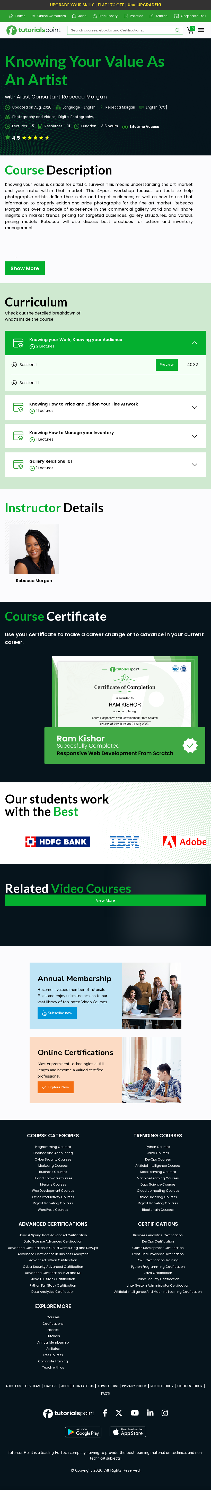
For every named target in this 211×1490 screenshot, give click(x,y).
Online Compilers (49, 16)
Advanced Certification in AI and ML (53, 1273)
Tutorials (53, 1336)
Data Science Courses (157, 1184)
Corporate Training (194, 16)
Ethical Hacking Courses (158, 1197)
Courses (53, 1317)
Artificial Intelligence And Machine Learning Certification (158, 1291)
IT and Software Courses (53, 1178)
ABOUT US (13, 1386)
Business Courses (53, 1172)
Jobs (80, 16)
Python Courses (158, 1147)
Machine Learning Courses (158, 1178)
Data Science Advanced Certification (53, 1241)
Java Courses (158, 1153)
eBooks (53, 1330)
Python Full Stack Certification (53, 1285)
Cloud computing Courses (158, 1190)
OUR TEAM (32, 1386)
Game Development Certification (158, 1248)
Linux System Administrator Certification (158, 1285)
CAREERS (50, 1386)
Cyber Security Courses (53, 1159)
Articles (160, 16)
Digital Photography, (76, 116)
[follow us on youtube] (135, 1413)
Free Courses (53, 1355)
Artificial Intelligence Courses (158, 1165)
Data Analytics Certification (53, 1291)
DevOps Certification (158, 1241)
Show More (25, 268)
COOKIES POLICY (190, 1386)
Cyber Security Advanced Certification (53, 1266)
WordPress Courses (53, 1209)
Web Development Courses (53, 1190)
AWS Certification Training (158, 1260)
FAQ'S (105, 1393)
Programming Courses (53, 1147)
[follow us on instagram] (165, 1413)
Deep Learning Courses (158, 1172)
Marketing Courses (53, 1165)
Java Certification (158, 1273)
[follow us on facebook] (105, 1413)
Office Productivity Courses (53, 1197)
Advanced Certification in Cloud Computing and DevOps (53, 1248)
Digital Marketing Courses (53, 1203)
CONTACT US (83, 1386)
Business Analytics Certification (158, 1235)
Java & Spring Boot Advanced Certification (53, 1235)
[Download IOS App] (128, 1432)
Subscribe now (60, 1012)
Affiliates (53, 1348)
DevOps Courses (158, 1159)
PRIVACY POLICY (134, 1386)
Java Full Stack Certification (53, 1279)
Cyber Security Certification (158, 1279)
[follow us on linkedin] (150, 1413)
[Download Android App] (83, 1432)
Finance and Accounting (53, 1153)
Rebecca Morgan (120, 107)
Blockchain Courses (158, 1209)
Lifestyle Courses (53, 1184)
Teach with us (53, 1367)
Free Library (106, 16)
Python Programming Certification (158, 1266)
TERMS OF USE (108, 1386)
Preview (167, 364)
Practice (134, 16)
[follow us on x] (118, 1413)
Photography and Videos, (34, 116)
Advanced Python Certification (53, 1260)
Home (18, 16)
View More (105, 900)
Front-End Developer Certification (158, 1254)
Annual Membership (53, 1342)
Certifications (53, 1323)
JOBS (65, 1386)
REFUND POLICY (162, 1386)
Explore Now (58, 1087)
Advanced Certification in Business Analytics (53, 1254)
